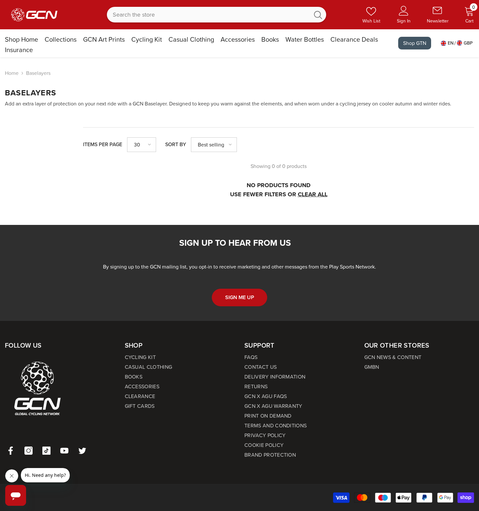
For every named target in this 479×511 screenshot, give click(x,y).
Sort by (175, 144)
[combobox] (208, 14)
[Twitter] (82, 450)
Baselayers (38, 73)
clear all (312, 194)
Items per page (102, 144)
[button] (141, 144)
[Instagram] (28, 450)
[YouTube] (64, 450)
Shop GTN (414, 43)
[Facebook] (10, 450)
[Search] (216, 14)
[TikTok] (46, 450)
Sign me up (239, 297)
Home (12, 73)
